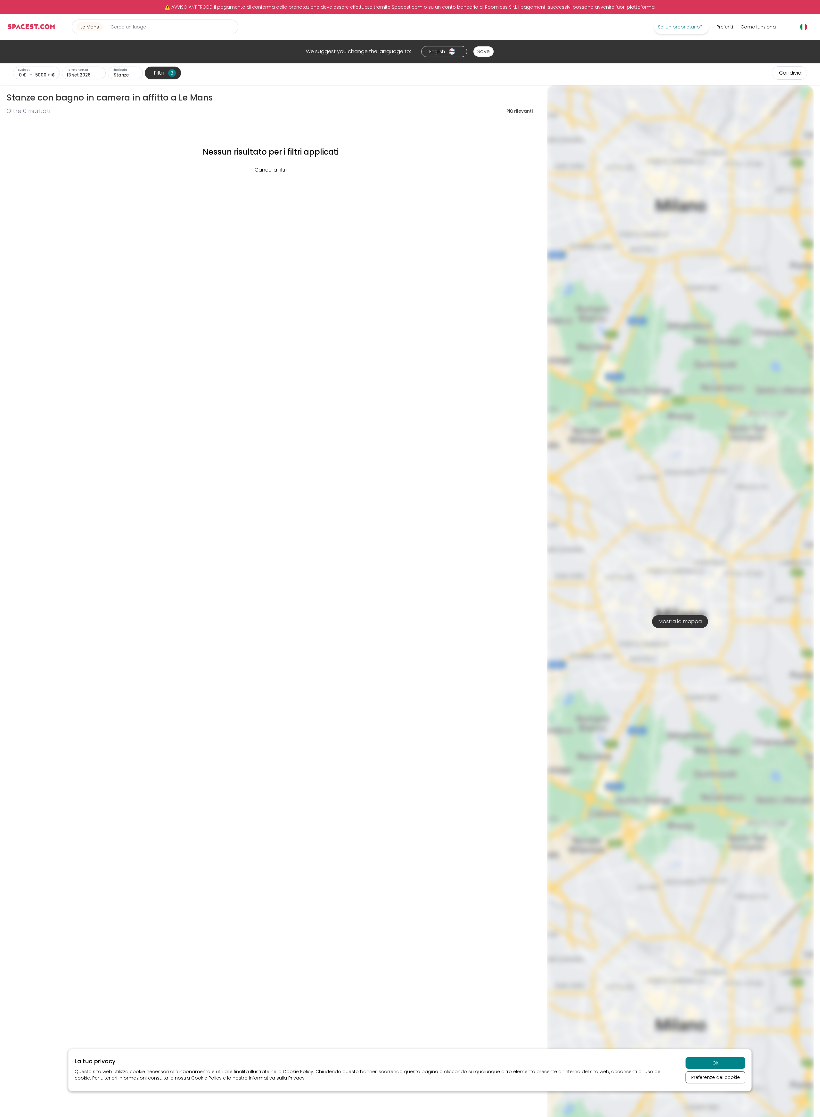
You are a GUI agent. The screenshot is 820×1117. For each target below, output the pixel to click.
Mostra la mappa (680, 621)
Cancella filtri (271, 169)
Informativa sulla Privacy (277, 1078)
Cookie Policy (298, 1071)
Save (483, 51)
